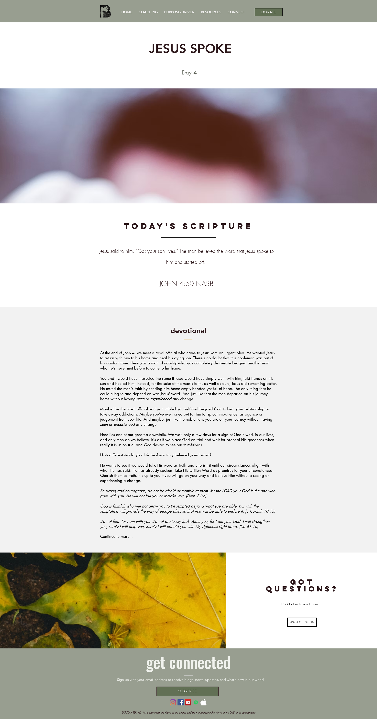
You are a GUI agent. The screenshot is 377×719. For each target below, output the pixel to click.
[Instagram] (173, 702)
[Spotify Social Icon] (196, 702)
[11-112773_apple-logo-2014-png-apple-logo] (203, 702)
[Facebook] (181, 702)
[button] (211, 12)
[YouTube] (188, 702)
